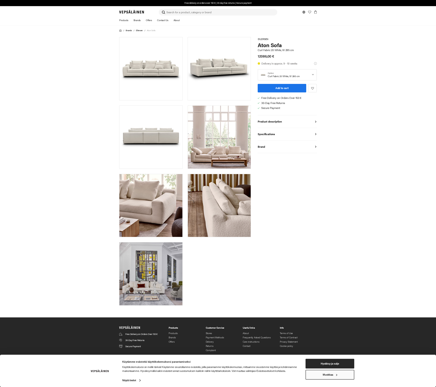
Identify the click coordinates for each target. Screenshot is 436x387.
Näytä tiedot (129, 380)
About (246, 333)
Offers (171, 341)
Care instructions (251, 341)
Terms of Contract (289, 337)
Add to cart (282, 88)
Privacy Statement (289, 341)
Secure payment (243, 2)
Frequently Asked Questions (257, 337)
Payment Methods (215, 337)
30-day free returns (226, 2)
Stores (209, 333)
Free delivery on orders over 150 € (199, 2)
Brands (129, 30)
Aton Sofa (151, 30)
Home (120, 30)
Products (173, 333)
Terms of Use (286, 333)
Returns (209, 346)
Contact (246, 346)
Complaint (211, 350)
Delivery (210, 341)
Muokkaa (328, 374)
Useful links (249, 327)
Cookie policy (286, 346)
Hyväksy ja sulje (330, 363)
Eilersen (139, 30)
